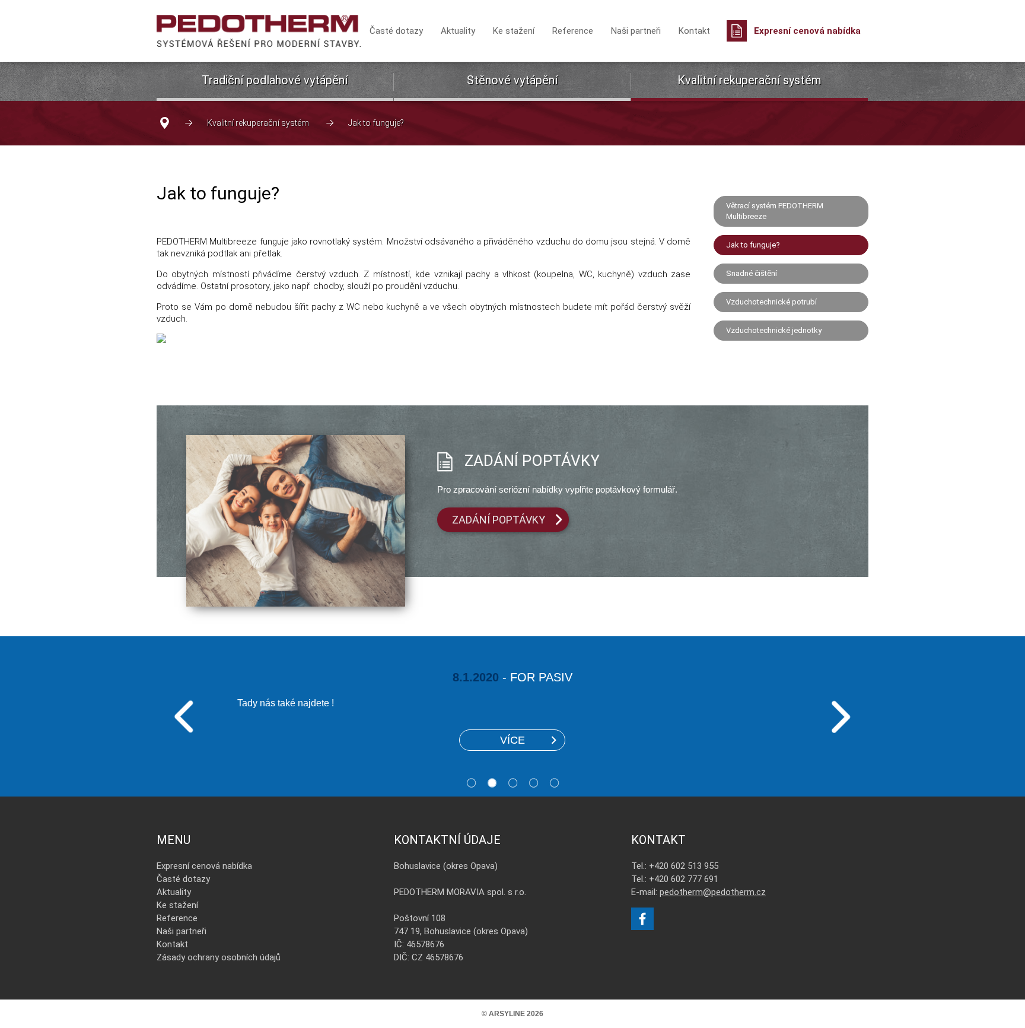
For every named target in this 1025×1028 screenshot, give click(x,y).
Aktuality (458, 31)
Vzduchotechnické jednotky (774, 330)
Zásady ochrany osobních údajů (219, 957)
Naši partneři (636, 31)
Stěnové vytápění (512, 80)
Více (512, 740)
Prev (183, 716)
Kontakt (694, 31)
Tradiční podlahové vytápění (275, 80)
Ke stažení (513, 31)
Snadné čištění (751, 273)
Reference (572, 31)
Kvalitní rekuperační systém (749, 80)
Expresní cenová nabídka (807, 31)
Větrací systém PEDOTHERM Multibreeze (774, 211)
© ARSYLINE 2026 (512, 1014)
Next (841, 716)
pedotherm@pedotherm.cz (713, 892)
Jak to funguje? (753, 244)
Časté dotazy (396, 31)
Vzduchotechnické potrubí (771, 301)
